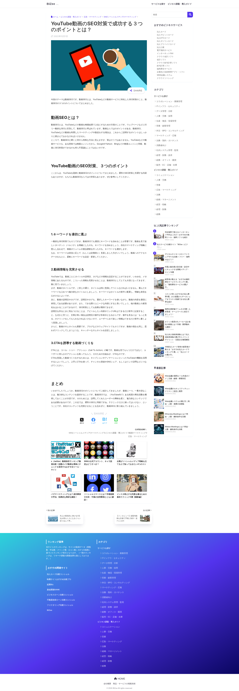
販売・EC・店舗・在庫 (166, 165)
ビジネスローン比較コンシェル (60, 595)
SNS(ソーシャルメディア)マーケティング (86, 433)
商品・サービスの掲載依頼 (124, 684)
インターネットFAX (165, 53)
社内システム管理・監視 (167, 150)
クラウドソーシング (165, 78)
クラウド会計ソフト (165, 56)
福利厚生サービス (164, 69)
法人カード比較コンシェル (58, 574)
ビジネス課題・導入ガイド (180, 4)
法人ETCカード (163, 38)
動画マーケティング (137, 433)
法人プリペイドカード (166, 44)
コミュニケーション (165, 175)
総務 (158, 214)
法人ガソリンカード (165, 41)
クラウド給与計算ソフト (167, 63)
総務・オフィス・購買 (166, 160)
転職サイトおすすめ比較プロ (59, 579)
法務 (158, 194)
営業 (158, 185)
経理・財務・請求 (164, 155)
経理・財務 (161, 209)
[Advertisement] (99, 206)
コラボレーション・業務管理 (169, 101)
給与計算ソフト (163, 66)
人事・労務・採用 (164, 116)
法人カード (161, 32)
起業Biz (50, 584)
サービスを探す (158, 4)
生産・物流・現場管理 (166, 121)
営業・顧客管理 (163, 126)
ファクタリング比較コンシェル (60, 605)
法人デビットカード (165, 35)
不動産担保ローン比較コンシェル (61, 600)
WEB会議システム (164, 75)
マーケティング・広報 (166, 135)
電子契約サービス (164, 50)
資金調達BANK (53, 590)
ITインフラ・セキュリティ (168, 106)
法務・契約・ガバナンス (167, 140)
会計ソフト (161, 60)
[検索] (190, 14)
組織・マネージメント (166, 199)
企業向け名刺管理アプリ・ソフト (171, 72)
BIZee (51, 3)
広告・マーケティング (137, 436)
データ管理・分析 (164, 111)
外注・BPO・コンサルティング (170, 130)
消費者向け (161, 145)
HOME (121, 678)
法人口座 (160, 47)
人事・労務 (161, 180)
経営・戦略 (161, 204)
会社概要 (107, 684)
